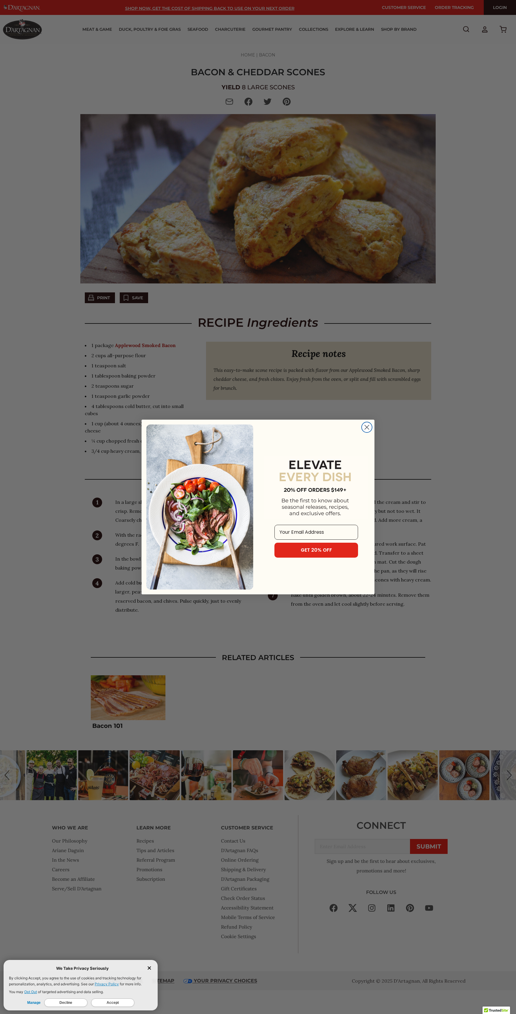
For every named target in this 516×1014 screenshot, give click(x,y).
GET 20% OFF (316, 550)
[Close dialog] (367, 427)
